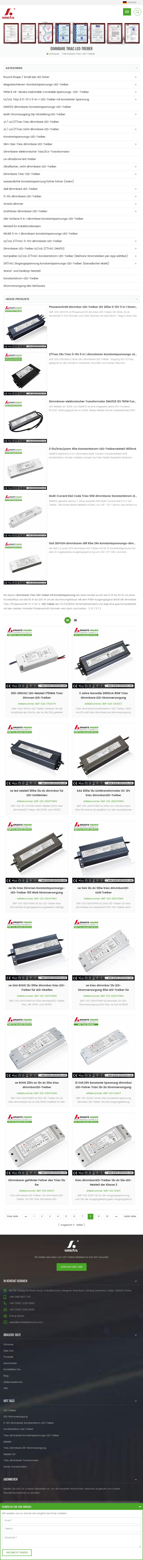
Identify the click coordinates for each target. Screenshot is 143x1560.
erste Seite (12, 1216)
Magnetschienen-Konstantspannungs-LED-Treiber (36, 84)
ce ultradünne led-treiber (20, 159)
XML (6, 1388)
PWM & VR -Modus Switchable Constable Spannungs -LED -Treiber (46, 92)
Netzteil (7, 1442)
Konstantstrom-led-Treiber (18, 1429)
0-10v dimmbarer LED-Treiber (22, 196)
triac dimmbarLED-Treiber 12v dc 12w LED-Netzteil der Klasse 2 (103, 1182)
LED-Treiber (10, 1410)
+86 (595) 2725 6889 (21, 1303)
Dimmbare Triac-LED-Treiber (79, 54)
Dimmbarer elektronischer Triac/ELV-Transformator (36, 152)
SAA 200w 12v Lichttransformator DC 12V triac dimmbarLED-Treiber (103, 793)
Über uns (8, 1351)
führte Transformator (15, 1467)
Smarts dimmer (13, 204)
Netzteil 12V (9, 1454)
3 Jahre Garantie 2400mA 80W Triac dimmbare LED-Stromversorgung (103, 695)
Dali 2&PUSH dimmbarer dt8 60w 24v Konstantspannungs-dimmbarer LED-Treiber (93, 543)
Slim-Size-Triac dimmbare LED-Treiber (28, 144)
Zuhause (54, 54)
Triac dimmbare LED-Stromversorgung (25, 1448)
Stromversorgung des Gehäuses (24, 286)
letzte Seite (130, 1216)
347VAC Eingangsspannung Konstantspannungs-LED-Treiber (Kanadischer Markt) (56, 263)
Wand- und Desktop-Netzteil (22, 271)
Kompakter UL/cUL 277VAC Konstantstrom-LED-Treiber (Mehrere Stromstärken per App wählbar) (66, 256)
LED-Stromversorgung (16, 1416)
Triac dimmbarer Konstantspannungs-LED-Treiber (31, 1435)
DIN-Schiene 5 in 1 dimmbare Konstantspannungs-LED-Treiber (43, 219)
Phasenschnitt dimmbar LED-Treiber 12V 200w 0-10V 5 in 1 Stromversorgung (93, 307)
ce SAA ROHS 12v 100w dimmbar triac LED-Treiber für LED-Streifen (37, 987)
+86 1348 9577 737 (20, 1297)
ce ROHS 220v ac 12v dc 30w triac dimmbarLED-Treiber (37, 1085)
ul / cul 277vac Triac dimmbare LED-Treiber (31, 122)
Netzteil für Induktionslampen (22, 226)
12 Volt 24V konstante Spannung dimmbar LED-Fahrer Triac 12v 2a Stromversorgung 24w (103, 1085)
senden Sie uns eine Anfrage (16, 1507)
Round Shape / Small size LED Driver (26, 77)
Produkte (8, 1357)
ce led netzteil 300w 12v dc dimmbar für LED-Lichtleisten (36, 793)
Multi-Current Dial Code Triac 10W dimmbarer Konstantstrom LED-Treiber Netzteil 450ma (93, 496)
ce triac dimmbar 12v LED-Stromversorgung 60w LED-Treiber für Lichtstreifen (103, 987)
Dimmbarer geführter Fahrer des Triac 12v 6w (36, 1182)
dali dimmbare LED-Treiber (21, 189)
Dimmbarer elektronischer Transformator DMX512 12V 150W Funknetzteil (93, 401)
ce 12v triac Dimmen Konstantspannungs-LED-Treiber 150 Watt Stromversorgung (37, 890)
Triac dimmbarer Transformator (21, 1460)
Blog (6, 1376)
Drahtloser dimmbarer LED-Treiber (25, 211)
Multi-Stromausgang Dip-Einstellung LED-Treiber (34, 114)
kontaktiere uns (71, 1267)
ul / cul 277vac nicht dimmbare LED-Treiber (31, 129)
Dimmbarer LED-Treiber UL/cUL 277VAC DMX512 (34, 248)
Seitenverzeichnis (13, 1382)
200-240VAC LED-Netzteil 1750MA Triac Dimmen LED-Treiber (37, 695)
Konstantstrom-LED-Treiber (21, 278)
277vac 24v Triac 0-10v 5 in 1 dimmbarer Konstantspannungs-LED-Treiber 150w (93, 354)
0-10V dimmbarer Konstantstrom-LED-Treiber (29, 1423)
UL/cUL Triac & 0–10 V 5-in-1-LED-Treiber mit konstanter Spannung (46, 99)
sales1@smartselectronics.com (26, 1322)
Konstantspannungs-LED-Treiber (24, 137)
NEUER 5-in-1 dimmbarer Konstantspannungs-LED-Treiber (41, 234)
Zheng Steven (16, 1316)
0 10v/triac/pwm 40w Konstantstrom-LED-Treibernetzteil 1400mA (92, 448)
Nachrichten (10, 1363)
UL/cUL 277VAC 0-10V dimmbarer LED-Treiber (33, 241)
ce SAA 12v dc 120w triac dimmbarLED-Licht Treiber (103, 890)
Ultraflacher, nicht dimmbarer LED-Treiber (30, 166)
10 (107, 1216)
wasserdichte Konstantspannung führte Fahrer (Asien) (39, 181)
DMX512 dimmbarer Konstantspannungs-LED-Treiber (37, 107)
